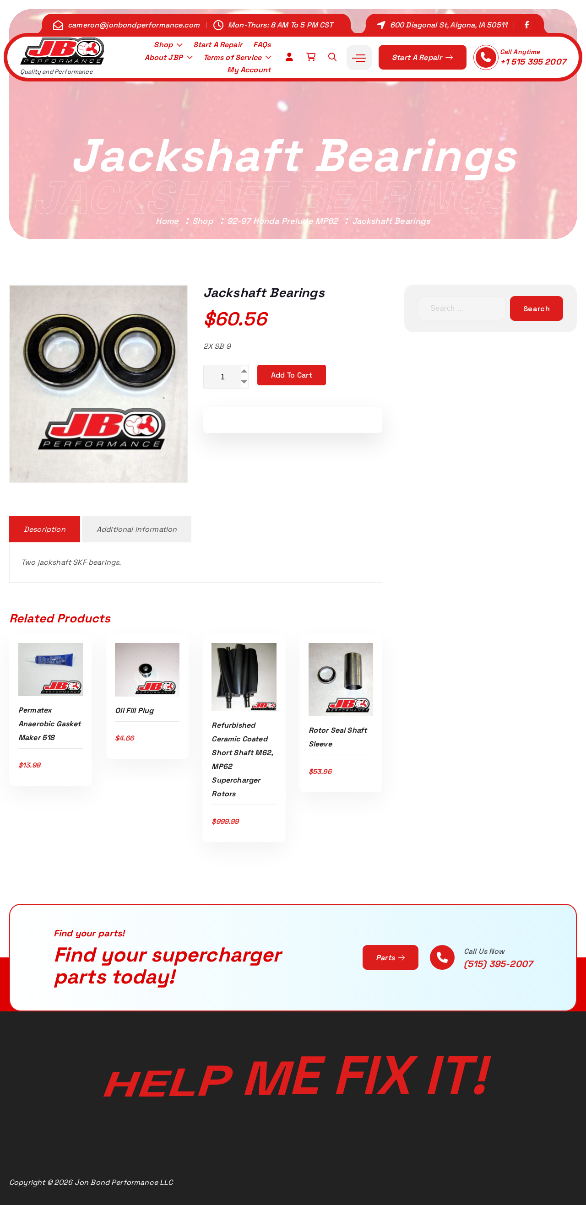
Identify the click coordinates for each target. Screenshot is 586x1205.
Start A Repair (217, 44)
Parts (386, 957)
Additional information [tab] (137, 529)
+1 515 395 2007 (533, 61)
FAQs (262, 44)
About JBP (164, 57)
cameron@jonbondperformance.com (134, 25)
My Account (249, 70)
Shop (163, 44)
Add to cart (291, 375)
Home (167, 221)
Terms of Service (232, 57)
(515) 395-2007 (498, 964)
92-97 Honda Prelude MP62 (282, 221)
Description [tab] (44, 529)
